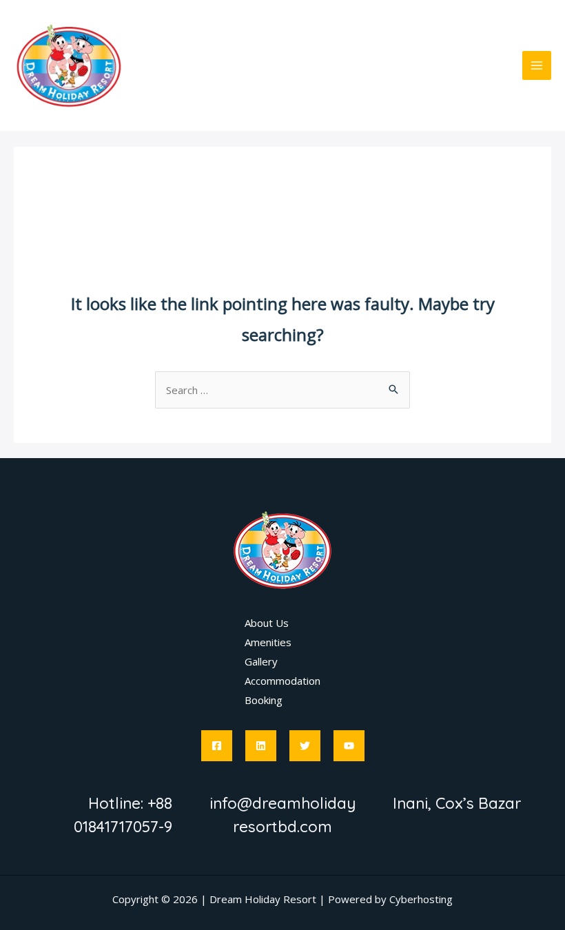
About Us (267, 623)
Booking (263, 700)
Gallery (261, 661)
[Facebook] (216, 745)
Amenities (268, 642)
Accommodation (282, 681)
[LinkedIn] (260, 745)
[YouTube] (348, 745)
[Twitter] (304, 745)
